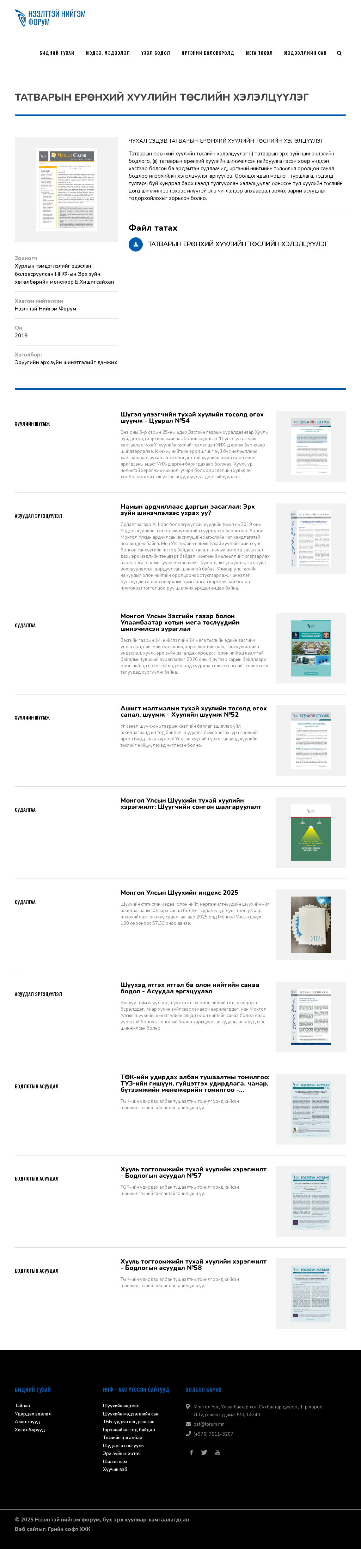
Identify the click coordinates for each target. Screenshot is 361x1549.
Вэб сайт (26, 1529)
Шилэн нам (115, 1462)
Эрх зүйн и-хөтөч (122, 1453)
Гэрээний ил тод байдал (129, 1430)
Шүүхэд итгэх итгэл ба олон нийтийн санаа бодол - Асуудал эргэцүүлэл (190, 988)
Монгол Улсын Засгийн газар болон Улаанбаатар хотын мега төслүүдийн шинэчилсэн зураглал (180, 622)
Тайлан (22, 1406)
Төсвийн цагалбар (122, 1438)
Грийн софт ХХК (69, 1529)
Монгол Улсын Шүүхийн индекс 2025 (179, 892)
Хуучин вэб (115, 1469)
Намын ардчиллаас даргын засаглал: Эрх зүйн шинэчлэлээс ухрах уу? (188, 509)
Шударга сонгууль (123, 1446)
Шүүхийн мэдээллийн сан (130, 1414)
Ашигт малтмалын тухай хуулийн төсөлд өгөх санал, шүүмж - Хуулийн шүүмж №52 (194, 711)
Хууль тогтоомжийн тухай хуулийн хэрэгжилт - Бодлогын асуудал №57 (194, 1172)
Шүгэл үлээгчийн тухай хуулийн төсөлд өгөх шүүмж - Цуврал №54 (192, 417)
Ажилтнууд (27, 1422)
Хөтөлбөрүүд (30, 1430)
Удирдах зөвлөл (33, 1414)
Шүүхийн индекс (121, 1406)
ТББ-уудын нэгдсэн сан (128, 1422)
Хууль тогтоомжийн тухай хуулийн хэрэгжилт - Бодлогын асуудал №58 (194, 1264)
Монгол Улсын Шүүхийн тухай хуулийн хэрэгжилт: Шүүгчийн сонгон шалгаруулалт (191, 803)
